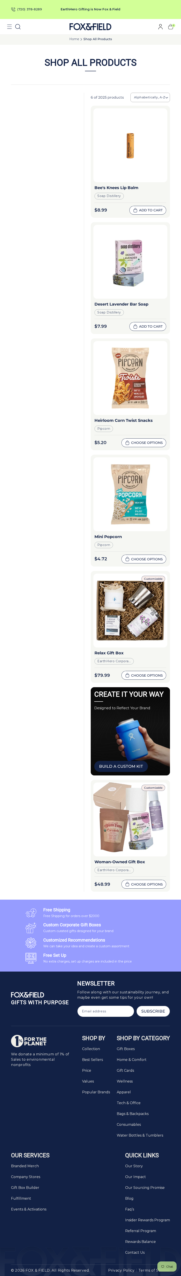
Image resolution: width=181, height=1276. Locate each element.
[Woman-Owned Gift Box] (130, 819)
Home (74, 39)
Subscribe (153, 1011)
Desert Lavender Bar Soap (121, 304)
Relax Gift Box (109, 653)
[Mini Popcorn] (130, 494)
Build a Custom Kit (121, 766)
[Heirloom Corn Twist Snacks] (130, 378)
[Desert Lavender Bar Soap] (130, 262)
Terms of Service (154, 1270)
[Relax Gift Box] (130, 610)
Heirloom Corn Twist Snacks (123, 420)
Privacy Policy (121, 1270)
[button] (9, 26)
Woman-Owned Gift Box (119, 861)
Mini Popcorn (108, 536)
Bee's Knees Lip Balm (116, 187)
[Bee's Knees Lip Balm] (130, 145)
